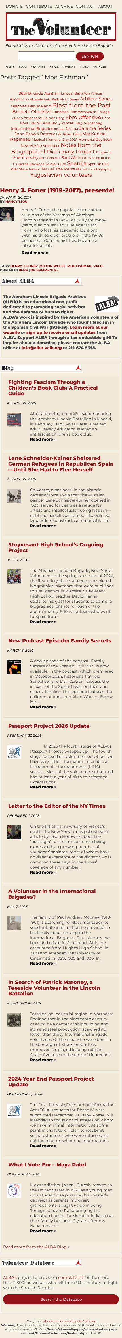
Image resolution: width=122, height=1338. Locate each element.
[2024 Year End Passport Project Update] (16, 1127)
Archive (64, 6)
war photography (97, 169)
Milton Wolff (52, 266)
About (105, 6)
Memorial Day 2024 (95, 139)
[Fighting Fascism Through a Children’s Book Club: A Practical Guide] (16, 428)
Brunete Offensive (31, 111)
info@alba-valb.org (42, 347)
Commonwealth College (90, 112)
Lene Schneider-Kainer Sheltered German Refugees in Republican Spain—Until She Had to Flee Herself (61, 464)
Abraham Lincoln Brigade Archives (69, 1321)
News (53, 66)
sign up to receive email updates (61, 332)
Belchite (19, 106)
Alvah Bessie (69, 99)
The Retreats (68, 169)
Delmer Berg (53, 118)
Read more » (35, 252)
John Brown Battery (35, 133)
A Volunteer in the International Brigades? (52, 894)
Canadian (60, 112)
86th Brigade (31, 93)
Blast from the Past (81, 105)
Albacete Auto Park (44, 99)
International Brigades (32, 128)
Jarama (72, 128)
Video (84, 66)
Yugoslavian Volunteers (61, 175)
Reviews (68, 66)
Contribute (39, 6)
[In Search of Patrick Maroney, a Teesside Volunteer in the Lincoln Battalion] (16, 1038)
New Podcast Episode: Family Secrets (59, 641)
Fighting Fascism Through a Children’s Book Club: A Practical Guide (53, 388)
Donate (14, 6)
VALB (97, 266)
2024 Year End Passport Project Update (51, 1082)
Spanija (77, 163)
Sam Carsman (49, 158)
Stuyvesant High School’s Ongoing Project (56, 547)
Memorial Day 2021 (61, 140)
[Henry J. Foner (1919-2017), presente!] (8, 234)
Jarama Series (95, 128)
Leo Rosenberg (68, 134)
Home (10, 66)
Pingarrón (103, 152)
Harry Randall (62, 123)
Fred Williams (40, 123)
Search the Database (61, 1299)
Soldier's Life (55, 164)
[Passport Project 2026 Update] (16, 769)
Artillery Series (96, 98)
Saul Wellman (75, 157)
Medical (38, 140)
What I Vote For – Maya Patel (47, 1165)
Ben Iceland (39, 106)
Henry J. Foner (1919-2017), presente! (57, 190)
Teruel (47, 169)
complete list (71, 1277)
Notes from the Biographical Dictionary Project (56, 148)
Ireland (59, 129)
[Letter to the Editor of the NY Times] (16, 851)
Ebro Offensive (83, 117)
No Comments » (44, 270)
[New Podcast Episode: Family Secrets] (16, 685)
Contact (85, 6)
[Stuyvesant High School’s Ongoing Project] (16, 598)
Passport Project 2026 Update (49, 726)
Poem (18, 157)
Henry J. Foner (24, 266)
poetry (32, 157)
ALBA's (10, 1277)
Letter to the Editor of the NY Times (57, 806)
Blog (23, 66)
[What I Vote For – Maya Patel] (16, 1209)
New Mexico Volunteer (40, 145)
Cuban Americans (27, 118)
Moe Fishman (79, 266)
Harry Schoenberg (88, 123)
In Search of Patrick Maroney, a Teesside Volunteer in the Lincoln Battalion (54, 988)
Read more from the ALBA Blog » (36, 1246)
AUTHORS (100, 66)
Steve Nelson (29, 169)
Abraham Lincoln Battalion (67, 93)
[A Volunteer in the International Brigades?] (16, 942)
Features (38, 66)
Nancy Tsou (16, 201)
